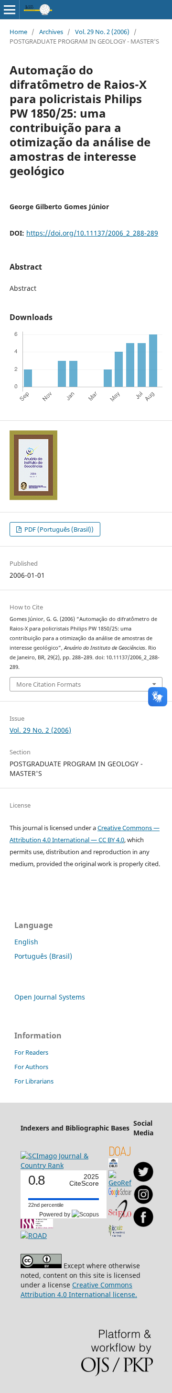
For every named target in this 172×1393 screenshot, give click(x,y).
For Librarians (34, 1081)
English (26, 941)
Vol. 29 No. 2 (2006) (102, 31)
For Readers (31, 1052)
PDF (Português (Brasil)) (58, 529)
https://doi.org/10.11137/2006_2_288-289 (92, 233)
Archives (51, 31)
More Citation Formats (48, 684)
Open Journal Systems (49, 996)
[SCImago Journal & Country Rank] (64, 1165)
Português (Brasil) (43, 956)
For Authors (31, 1066)
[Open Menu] (9, 9)
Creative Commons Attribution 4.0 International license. (79, 1289)
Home (18, 31)
